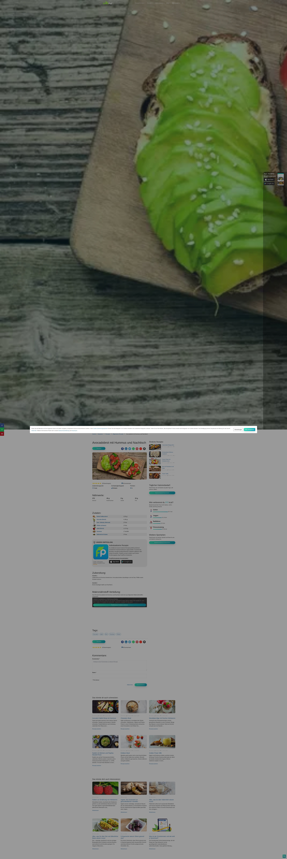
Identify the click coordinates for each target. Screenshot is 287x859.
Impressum (74, 430)
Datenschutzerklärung (63, 430)
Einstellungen (238, 429)
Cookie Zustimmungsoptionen (100, 428)
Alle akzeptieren (249, 429)
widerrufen (34, 430)
